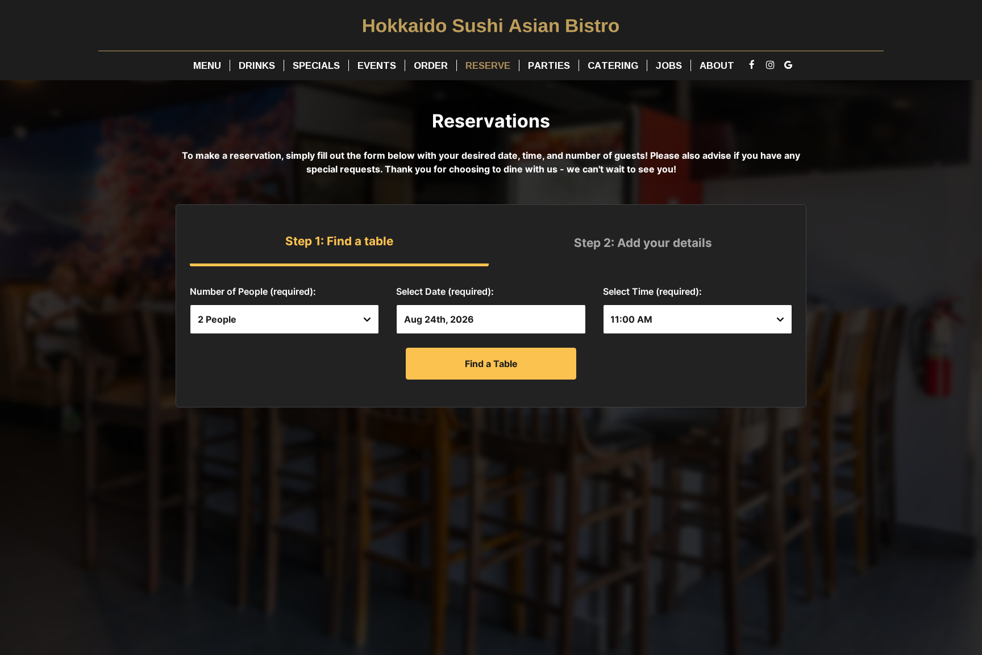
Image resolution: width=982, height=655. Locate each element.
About (717, 65)
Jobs (669, 65)
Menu (207, 65)
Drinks (257, 65)
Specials (316, 65)
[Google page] (788, 65)
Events (376, 65)
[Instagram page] (770, 65)
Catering (613, 65)
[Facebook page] (752, 65)
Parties (549, 65)
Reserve (487, 65)
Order (431, 65)
